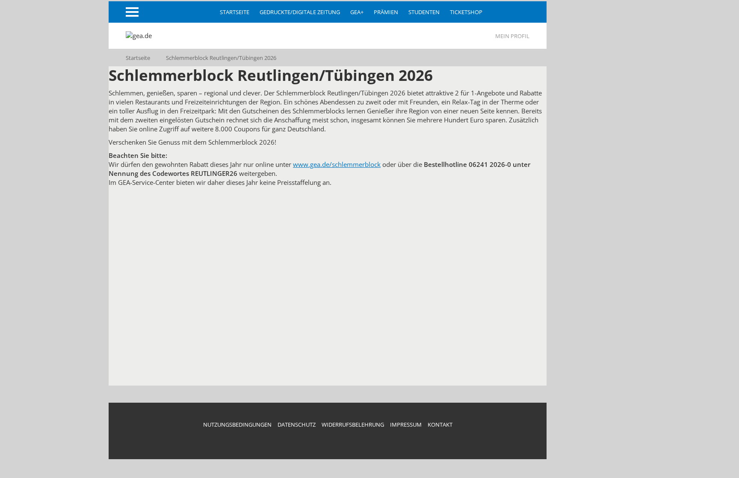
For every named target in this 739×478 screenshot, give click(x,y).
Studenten (424, 12)
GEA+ (357, 12)
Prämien (386, 12)
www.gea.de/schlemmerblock (337, 164)
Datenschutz (297, 424)
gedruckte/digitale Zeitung (300, 12)
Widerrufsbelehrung (353, 424)
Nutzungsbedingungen (237, 424)
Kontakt (440, 424)
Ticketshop (466, 12)
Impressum (406, 424)
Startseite (234, 12)
